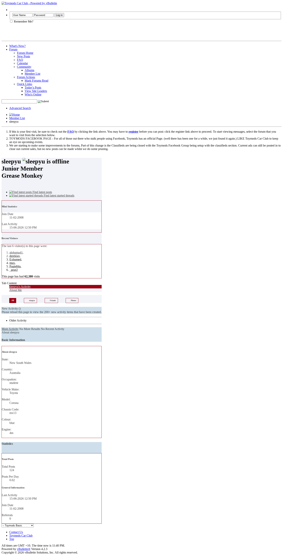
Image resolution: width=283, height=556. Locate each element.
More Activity (10, 329)
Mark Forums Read (36, 80)
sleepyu (32, 300)
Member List (32, 73)
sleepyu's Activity (20, 286)
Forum (13, 49)
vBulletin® (23, 549)
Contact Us (16, 532)
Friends (53, 300)
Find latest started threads (58, 195)
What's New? (17, 46)
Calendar (22, 63)
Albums (29, 70)
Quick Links (24, 84)
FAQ (20, 59)
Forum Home (25, 52)
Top (11, 539)
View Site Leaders (36, 91)
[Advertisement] (47, 33)
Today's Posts (33, 87)
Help (12, 9)
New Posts (23, 56)
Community (24, 66)
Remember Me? (23, 21)
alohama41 (16, 252)
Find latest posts (42, 192)
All (12, 300)
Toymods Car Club (21, 535)
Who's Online (33, 94)
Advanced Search (20, 108)
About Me (15, 290)
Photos (73, 300)
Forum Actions (26, 77)
